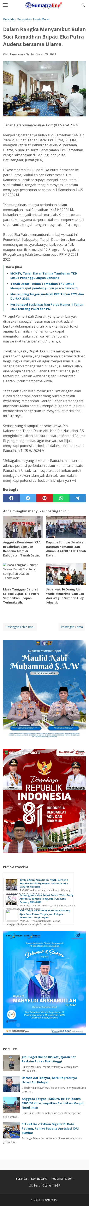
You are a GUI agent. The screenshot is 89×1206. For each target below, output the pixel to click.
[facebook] (11, 498)
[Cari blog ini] (83, 5)
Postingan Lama (72, 627)
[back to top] (81, 1196)
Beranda (21, 1179)
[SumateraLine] (44, 5)
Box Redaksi (39, 1179)
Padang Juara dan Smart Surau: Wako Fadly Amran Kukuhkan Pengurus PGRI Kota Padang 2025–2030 (46, 899)
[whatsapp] (61, 498)
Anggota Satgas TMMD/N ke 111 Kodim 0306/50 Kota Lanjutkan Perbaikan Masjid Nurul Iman (52, 1103)
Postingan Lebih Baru (20, 627)
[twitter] (28, 498)
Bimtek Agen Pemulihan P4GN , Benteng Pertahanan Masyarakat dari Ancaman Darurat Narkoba (43, 883)
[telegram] (77, 498)
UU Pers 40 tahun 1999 (44, 1185)
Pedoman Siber (61, 1179)
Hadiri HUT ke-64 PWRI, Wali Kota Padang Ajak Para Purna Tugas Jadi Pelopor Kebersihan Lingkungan (44, 914)
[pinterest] (44, 498)
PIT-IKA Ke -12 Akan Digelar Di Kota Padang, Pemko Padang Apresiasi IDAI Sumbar (50, 1128)
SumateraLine (50, 1200)
